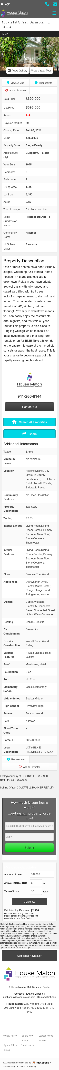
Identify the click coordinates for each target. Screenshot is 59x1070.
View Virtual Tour (41, 70)
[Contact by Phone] (47, 3)
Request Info (45, 82)
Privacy (32, 1066)
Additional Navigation (29, 956)
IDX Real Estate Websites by (17, 1062)
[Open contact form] (55, 3)
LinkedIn (39, 993)
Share (32, 434)
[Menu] (54, 13)
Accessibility (9, 1066)
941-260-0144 (29, 396)
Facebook (18, 993)
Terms (22, 1066)
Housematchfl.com (46, 997)
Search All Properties (32, 422)
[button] (3, 54)
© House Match (17, 987)
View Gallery (19, 70)
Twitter (29, 993)
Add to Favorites (17, 90)
